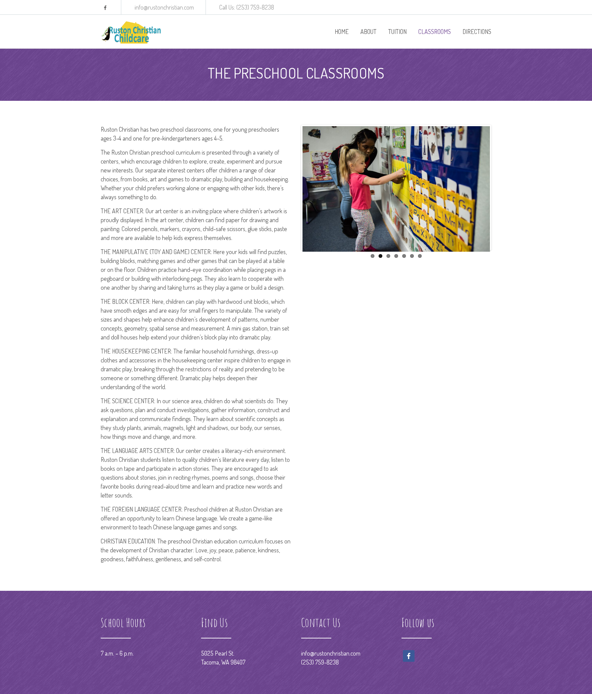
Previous (292, 187)
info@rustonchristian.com (330, 653)
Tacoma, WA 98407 (223, 662)
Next (500, 187)
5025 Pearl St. (217, 653)
